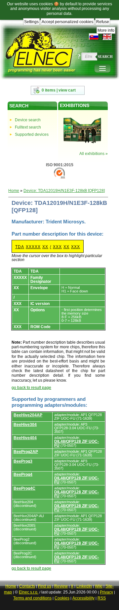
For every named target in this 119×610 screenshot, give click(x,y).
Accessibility (83, 598)
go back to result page (31, 387)
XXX (57, 247)
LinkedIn (84, 586)
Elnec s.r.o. (28, 592)
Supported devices (32, 134)
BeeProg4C (24, 488)
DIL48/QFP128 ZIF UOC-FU (76, 443)
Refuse (102, 22)
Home (13, 190)
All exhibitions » (93, 153)
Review (61, 586)
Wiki (98, 586)
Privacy (106, 592)
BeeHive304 (25, 424)
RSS (102, 598)
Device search (28, 120)
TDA (19, 247)
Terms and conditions (32, 598)
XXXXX (33, 247)
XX (45, 247)
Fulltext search (28, 127)
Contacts (27, 586)
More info (106, 30)
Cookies (62, 598)
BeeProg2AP (26, 451)
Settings (31, 22)
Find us (44, 586)
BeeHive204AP (28, 415)
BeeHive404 (25, 438)
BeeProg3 (23, 461)
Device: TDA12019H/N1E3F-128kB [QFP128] (64, 190)
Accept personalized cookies (67, 22)
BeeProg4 (23, 474)
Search (105, 56)
